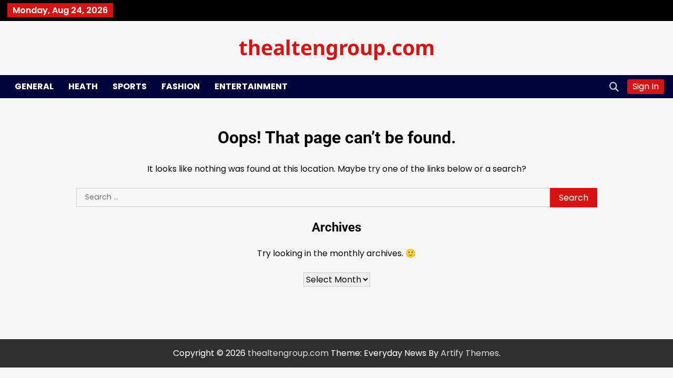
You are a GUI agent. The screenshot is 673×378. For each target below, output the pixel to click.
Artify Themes (470, 353)
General (34, 86)
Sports (130, 86)
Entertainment (251, 86)
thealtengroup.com (337, 47)
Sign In (646, 86)
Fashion (180, 86)
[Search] (614, 86)
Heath (83, 86)
